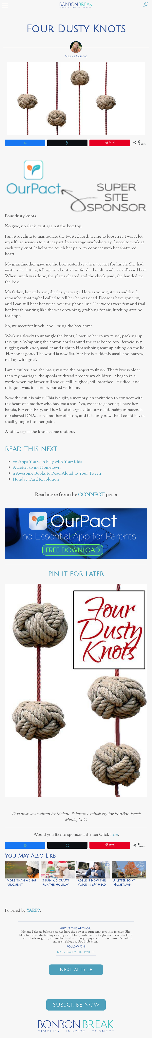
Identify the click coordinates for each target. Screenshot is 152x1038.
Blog (61, 951)
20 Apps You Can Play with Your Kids (47, 462)
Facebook (74, 951)
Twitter (89, 951)
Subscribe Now (76, 1005)
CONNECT (91, 495)
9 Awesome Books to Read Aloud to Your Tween (57, 473)
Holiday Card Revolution (36, 479)
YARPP (33, 911)
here (114, 835)
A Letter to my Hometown (37, 468)
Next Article (76, 969)
